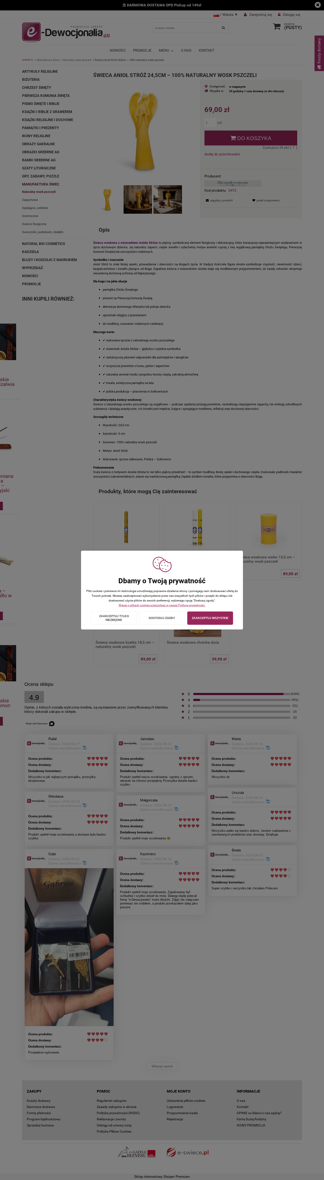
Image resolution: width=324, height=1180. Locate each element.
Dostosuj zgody (162, 618)
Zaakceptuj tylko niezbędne (114, 618)
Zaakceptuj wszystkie (210, 618)
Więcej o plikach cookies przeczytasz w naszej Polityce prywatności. (162, 605)
